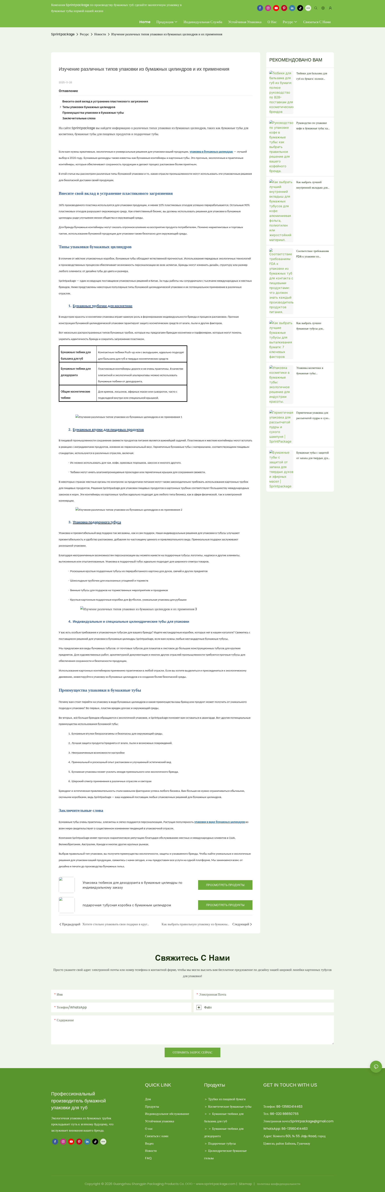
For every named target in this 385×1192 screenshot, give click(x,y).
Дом (148, 1099)
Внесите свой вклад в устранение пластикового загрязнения (105, 101)
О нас (149, 1128)
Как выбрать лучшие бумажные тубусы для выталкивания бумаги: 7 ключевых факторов (311, 326)
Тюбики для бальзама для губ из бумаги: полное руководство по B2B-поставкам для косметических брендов (311, 76)
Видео (149, 1143)
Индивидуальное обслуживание (167, 1113)
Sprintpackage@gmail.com (311, 1121)
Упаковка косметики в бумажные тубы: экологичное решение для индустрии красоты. (311, 371)
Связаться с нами (156, 1136)
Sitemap (245, 1184)
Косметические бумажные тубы (229, 1106)
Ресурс (84, 34)
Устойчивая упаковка (159, 1121)
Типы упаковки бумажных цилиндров (88, 107)
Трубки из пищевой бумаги (227, 1099)
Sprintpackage (63, 34)
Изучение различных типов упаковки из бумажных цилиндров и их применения (166, 34)
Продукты (152, 1106)
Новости (100, 34)
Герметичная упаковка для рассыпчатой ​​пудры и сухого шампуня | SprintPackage (313, 416)
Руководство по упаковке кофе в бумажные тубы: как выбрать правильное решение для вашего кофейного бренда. (312, 126)
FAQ (148, 1158)
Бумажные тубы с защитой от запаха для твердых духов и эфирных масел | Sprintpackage (313, 456)
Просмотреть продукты (225, 885)
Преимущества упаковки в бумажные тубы (93, 112)
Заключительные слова (78, 118)
